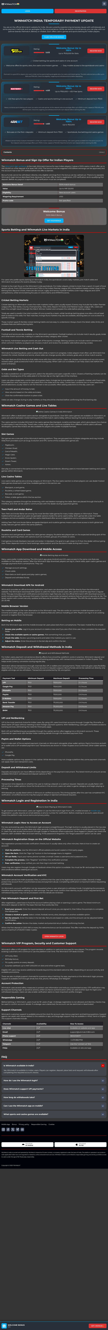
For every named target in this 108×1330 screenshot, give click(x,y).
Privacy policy (24, 1124)
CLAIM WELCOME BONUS (54, 37)
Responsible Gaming (39, 1124)
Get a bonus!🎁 (97, 1326)
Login (27, 11)
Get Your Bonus (54, 221)
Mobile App (5, 1124)
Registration (80, 11)
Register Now (96, 51)
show (102, 152)
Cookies (51, 1124)
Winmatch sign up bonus (16, 166)
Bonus (14, 1124)
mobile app (96, 811)
